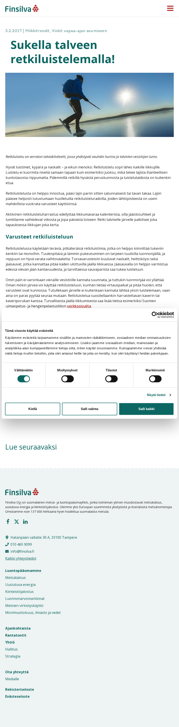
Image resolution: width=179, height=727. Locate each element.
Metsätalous (15, 577)
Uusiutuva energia (20, 584)
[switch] (62, 378)
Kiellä (32, 409)
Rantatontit (15, 635)
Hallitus (11, 649)
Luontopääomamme (23, 570)
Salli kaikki (146, 409)
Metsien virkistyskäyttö (24, 605)
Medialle (12, 679)
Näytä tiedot (156, 395)
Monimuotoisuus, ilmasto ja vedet (33, 612)
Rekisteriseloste (19, 689)
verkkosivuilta (79, 306)
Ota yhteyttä (17, 672)
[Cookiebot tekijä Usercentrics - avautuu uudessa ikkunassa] (155, 315)
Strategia (12, 656)
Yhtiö (10, 642)
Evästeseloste (17, 696)
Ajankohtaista (18, 628)
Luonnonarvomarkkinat (25, 598)
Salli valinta (89, 409)
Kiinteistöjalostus (19, 591)
